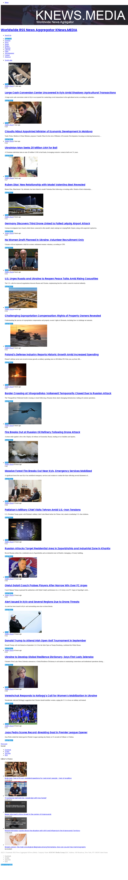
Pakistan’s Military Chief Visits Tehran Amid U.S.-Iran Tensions (43, 509)
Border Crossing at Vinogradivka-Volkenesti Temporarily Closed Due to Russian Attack (58, 393)
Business (7, 48)
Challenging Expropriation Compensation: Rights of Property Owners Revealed (53, 315)
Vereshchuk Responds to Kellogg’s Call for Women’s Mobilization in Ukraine (51, 695)
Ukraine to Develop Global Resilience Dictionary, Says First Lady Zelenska (49, 657)
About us (8, 57)
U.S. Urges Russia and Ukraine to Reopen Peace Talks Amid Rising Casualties (51, 278)
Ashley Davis (9, 86)
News (6, 42)
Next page (4, 744)
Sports (7, 44)
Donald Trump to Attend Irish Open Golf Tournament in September (45, 640)
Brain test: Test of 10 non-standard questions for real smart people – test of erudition (38, 778)
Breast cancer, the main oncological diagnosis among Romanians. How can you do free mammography (45, 847)
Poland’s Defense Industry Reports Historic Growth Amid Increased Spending (52, 354)
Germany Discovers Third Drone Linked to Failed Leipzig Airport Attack (47, 223)
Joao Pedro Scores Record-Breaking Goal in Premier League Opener (46, 732)
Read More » (9, 100)
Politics (7, 46)
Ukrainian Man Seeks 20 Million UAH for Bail (31, 147)
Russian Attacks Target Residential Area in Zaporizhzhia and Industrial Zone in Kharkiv (57, 548)
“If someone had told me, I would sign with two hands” (26, 798)
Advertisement (9, 53)
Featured (7, 40)
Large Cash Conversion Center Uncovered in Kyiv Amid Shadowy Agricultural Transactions (60, 92)
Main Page (8, 39)
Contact (7, 55)
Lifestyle (7, 49)
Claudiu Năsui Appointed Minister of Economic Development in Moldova (48, 131)
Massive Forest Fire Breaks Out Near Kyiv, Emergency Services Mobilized (48, 471)
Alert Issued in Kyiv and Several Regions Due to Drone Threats (42, 601)
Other (6, 51)
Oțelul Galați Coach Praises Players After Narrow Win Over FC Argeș (46, 585)
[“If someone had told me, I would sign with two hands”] (16, 796)
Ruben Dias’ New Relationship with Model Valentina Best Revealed (45, 184)
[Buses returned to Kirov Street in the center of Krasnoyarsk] (16, 812)
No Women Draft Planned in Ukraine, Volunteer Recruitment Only (44, 239)
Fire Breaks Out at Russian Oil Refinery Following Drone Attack (42, 432)
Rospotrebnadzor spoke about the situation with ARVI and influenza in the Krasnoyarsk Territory (42, 830)
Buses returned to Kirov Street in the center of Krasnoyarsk (28, 814)
